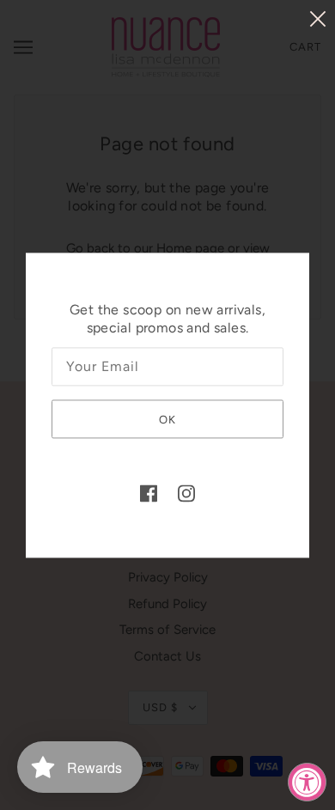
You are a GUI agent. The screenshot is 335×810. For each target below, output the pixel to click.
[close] (318, 18)
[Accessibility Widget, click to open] (307, 782)
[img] (149, 493)
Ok (167, 420)
